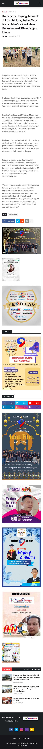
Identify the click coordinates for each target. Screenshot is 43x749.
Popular (7, 669)
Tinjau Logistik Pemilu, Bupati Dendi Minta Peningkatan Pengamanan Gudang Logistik (26, 689)
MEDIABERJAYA (24, 739)
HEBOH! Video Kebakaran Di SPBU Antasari (26, 699)
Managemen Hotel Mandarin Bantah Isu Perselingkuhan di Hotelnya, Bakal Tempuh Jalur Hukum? (26, 677)
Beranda (4, 12)
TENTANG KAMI (21, 746)
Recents (26, 669)
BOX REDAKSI (11, 743)
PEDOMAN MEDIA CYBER (28, 743)
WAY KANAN (13, 12)
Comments (36, 669)
